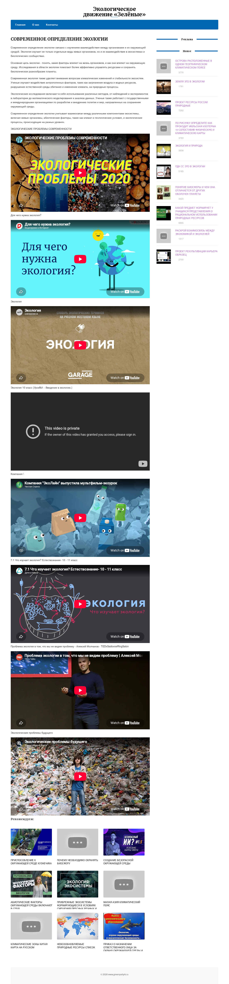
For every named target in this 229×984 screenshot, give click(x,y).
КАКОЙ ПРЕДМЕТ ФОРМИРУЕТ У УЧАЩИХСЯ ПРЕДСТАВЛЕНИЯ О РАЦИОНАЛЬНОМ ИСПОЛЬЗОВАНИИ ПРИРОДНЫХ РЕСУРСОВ (196, 213)
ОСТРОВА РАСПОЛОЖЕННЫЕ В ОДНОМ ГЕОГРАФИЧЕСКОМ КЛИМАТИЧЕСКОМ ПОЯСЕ (193, 64)
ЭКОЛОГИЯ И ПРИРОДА (189, 145)
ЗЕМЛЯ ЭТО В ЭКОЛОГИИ (190, 81)
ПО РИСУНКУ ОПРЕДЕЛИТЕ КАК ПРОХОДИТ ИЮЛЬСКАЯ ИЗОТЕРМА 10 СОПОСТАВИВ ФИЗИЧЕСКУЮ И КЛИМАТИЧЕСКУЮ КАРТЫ (195, 128)
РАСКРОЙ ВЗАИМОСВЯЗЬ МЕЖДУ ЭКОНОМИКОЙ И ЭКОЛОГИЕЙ (195, 232)
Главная (20, 24)
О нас (35, 24)
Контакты (52, 24)
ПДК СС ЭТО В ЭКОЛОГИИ (190, 166)
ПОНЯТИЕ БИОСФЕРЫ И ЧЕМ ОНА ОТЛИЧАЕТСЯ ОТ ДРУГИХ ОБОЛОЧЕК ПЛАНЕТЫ (195, 190)
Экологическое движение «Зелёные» (114, 12)
